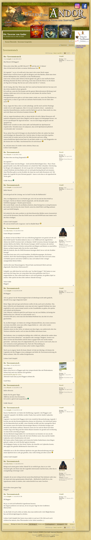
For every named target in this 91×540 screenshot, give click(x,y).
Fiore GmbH (47, 532)
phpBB (40, 535)
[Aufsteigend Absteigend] (62, 524)
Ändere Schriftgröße (72, 41)
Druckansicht (70, 41)
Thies (8, 365)
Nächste (72, 524)
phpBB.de (52, 536)
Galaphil (9, 59)
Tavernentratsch (10, 50)
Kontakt (30, 532)
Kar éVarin (9, 230)
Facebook (35, 532)
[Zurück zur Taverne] (8, 23)
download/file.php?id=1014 (12, 374)
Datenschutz (60, 532)
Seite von (57, 53)
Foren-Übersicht (10, 42)
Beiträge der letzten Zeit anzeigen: (20, 524)
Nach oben (73, 149)
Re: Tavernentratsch (12, 56)
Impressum (53, 532)
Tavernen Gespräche (25, 42)
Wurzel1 (9, 154)
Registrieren (64, 45)
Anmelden (71, 45)
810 (73, 53)
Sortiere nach (41, 524)
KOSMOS (41, 532)
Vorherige (6, 524)
